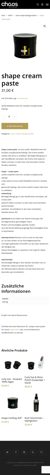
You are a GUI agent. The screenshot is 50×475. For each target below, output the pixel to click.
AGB (34, 465)
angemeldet (14, 329)
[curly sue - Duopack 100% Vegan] (12, 365)
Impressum (17, 465)
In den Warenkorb (15, 126)
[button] (47, 4)
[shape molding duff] (12, 403)
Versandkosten (22, 98)
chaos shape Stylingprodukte (26, 15)
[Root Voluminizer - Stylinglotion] (36, 403)
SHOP (10, 15)
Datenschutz (27, 465)
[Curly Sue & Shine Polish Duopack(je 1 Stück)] (36, 364)
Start (3, 15)
